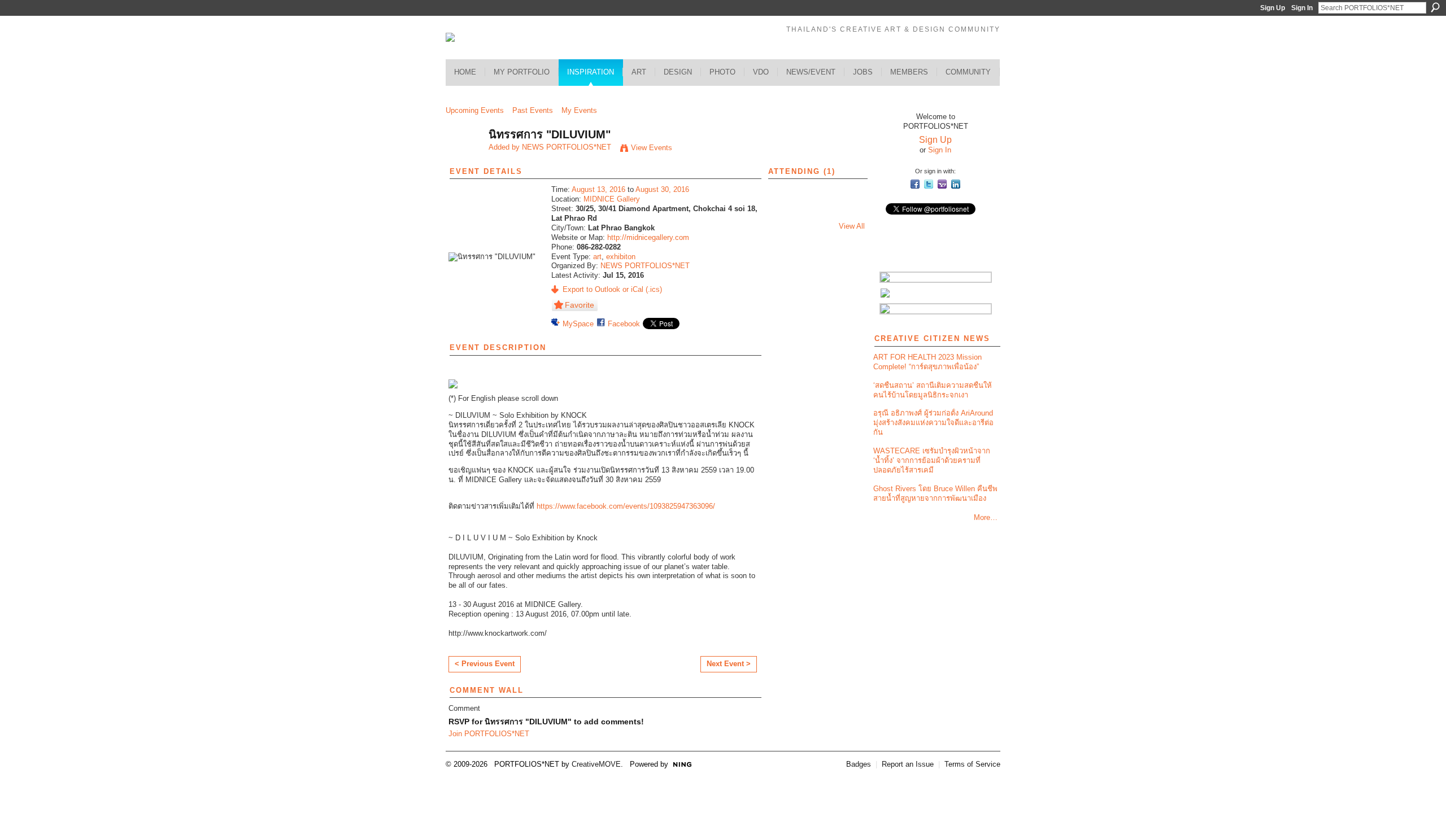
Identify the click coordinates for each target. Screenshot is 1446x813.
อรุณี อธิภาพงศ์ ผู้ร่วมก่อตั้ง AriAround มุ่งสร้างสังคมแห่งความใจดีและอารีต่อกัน (933, 422)
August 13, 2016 (598, 189)
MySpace (578, 324)
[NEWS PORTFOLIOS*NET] (464, 159)
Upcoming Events (475, 110)
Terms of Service (972, 764)
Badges (858, 764)
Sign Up (1272, 8)
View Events (651, 147)
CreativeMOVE (596, 764)
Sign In (1302, 8)
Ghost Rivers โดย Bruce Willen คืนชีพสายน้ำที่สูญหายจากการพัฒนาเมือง (935, 493)
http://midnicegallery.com (648, 237)
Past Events (532, 110)
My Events (579, 110)
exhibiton (620, 256)
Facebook (624, 324)
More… (986, 517)
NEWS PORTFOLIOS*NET (566, 147)
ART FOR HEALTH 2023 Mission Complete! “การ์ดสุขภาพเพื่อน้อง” (927, 362)
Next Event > (729, 663)
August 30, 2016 (662, 189)
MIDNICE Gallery (611, 199)
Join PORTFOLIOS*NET (488, 733)
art (597, 256)
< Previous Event (485, 663)
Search (1435, 7)
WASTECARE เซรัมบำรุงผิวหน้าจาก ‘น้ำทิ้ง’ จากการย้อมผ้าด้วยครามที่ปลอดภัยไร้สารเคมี (931, 460)
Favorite (579, 304)
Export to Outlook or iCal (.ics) (612, 289)
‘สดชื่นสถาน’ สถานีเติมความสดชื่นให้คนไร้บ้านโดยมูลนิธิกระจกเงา (932, 390)
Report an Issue (908, 764)
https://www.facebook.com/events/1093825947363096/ (626, 506)
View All (852, 226)
